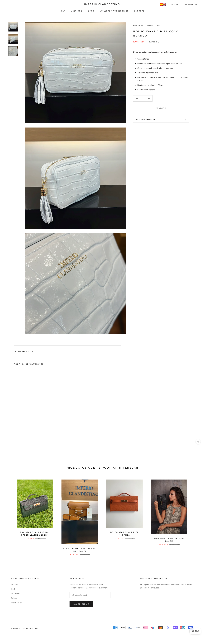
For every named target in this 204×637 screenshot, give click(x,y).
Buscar (174, 4)
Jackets (139, 11)
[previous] (9, 514)
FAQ (13, 589)
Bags (91, 11)
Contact (14, 584)
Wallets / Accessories (114, 11)
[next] (195, 514)
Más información (145, 120)
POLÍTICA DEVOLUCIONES (28, 364)
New (62, 11)
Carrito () (190, 4)
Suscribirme (81, 604)
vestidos (76, 11)
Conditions (15, 593)
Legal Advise (16, 602)
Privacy (14, 598)
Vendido (161, 108)
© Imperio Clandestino (24, 628)
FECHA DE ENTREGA (25, 352)
